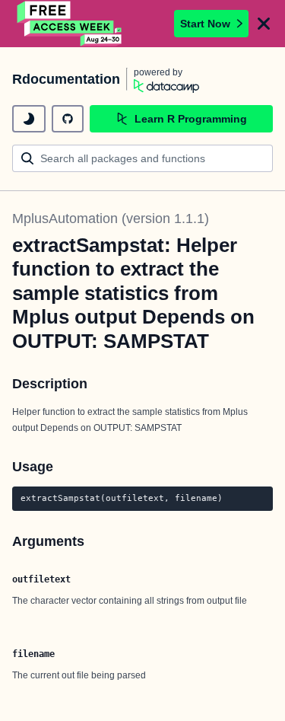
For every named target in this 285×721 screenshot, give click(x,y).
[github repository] (68, 118)
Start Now (205, 24)
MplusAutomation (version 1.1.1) (110, 218)
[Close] (264, 23)
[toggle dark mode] (29, 118)
